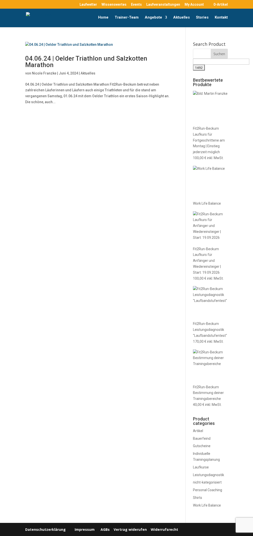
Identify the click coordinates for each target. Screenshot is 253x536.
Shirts (197, 498)
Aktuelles (181, 18)
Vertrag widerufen (130, 529)
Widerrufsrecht (164, 529)
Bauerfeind (202, 438)
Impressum (85, 529)
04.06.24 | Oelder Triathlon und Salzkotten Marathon (86, 62)
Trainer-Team (127, 18)
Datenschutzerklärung (45, 529)
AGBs (105, 529)
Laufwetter (88, 4)
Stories (202, 18)
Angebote (153, 18)
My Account (194, 4)
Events (136, 4)
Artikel (198, 431)
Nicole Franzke (44, 73)
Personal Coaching (207, 490)
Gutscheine (202, 446)
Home (103, 18)
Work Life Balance (207, 505)
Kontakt (221, 18)
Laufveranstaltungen (163, 4)
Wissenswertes (114, 4)
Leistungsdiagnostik (208, 475)
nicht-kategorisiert (207, 482)
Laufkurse (201, 467)
